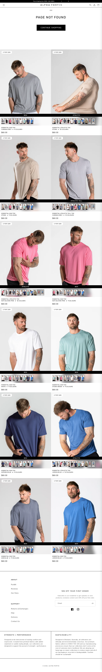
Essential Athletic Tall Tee (63, 213)
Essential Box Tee (8, 127)
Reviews (14, 589)
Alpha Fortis (54, 666)
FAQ (12, 613)
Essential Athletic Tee (61, 127)
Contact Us (15, 621)
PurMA (13, 585)
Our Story (14, 593)
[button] (4, 5)
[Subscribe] (92, 603)
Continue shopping (51, 28)
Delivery (14, 617)
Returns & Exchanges (19, 609)
